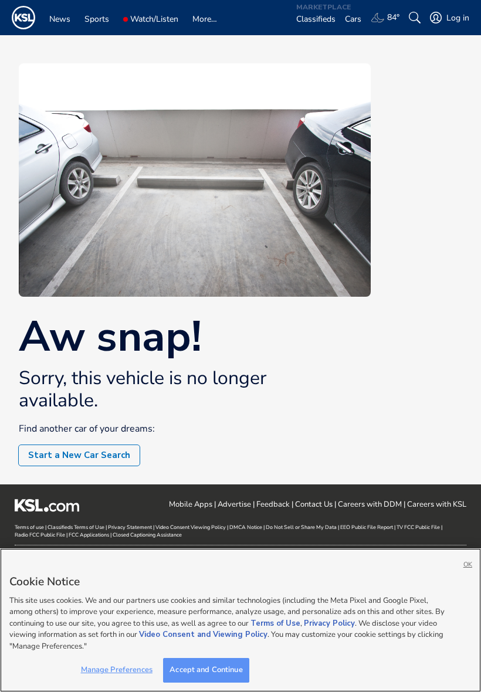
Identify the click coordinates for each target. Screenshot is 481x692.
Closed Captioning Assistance (147, 534)
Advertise (234, 504)
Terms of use (29, 527)
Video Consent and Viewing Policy (203, 634)
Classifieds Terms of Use (76, 527)
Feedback (273, 504)
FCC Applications (89, 534)
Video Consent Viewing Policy (190, 527)
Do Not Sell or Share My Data (301, 527)
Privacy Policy (329, 623)
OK (467, 564)
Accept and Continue (206, 669)
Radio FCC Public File (40, 534)
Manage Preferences (117, 669)
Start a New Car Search (79, 455)
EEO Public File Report (366, 527)
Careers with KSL (436, 504)
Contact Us (314, 504)
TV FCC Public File (418, 527)
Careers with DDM (370, 504)
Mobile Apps (190, 504)
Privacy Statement (130, 527)
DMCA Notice (245, 527)
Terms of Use (275, 623)
